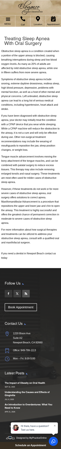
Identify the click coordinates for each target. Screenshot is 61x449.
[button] (7, 24)
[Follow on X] (17, 293)
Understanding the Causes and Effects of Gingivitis (27, 393)
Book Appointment (20, 307)
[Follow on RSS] (26, 293)
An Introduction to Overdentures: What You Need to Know (28, 406)
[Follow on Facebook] (8, 293)
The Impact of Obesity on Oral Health (25, 383)
